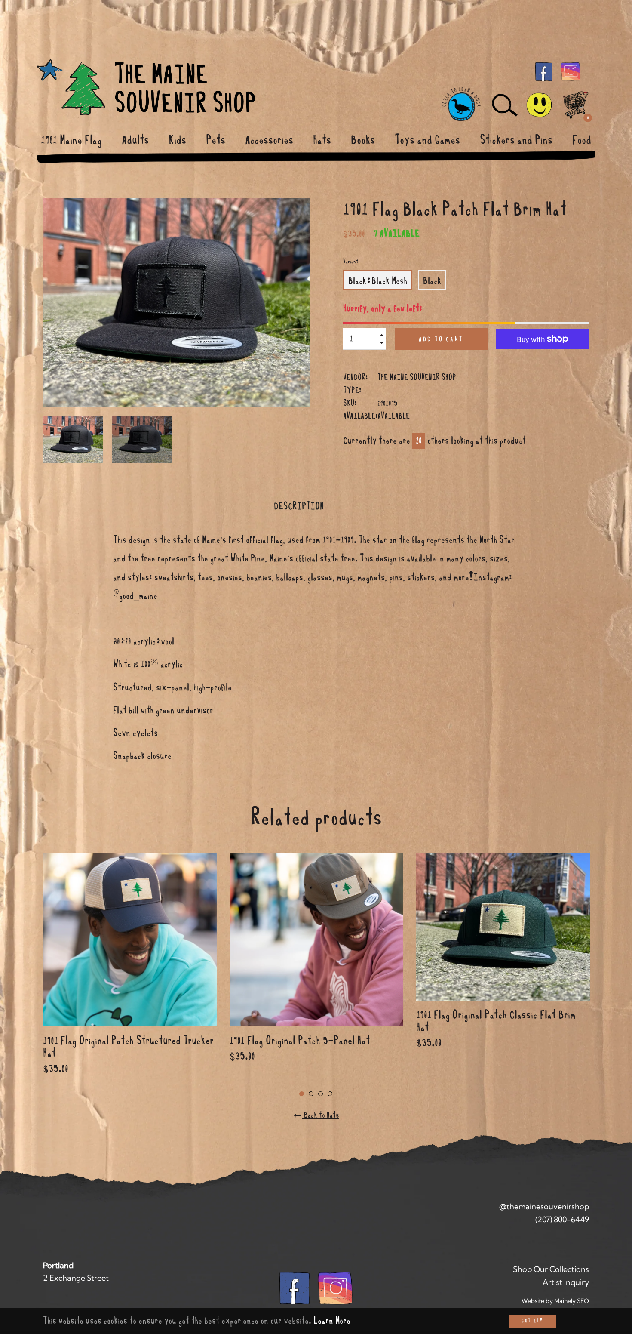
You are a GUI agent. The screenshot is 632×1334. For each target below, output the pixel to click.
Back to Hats (320, 1115)
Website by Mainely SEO (555, 1301)
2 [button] (311, 1093)
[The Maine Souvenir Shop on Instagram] (570, 71)
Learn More (331, 1320)
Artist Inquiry (566, 1282)
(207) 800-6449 (562, 1219)
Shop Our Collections (551, 1269)
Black (432, 280)
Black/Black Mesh (377, 280)
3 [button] (320, 1093)
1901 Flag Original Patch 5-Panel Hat (300, 1040)
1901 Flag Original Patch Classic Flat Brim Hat (496, 1021)
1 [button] (301, 1093)
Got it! (532, 1321)
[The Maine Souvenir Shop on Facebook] (543, 71)
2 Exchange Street (76, 1278)
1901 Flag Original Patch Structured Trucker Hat (128, 1046)
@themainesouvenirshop (544, 1206)
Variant (350, 261)
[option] (130, 975)
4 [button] (330, 1093)
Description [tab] (299, 506)
